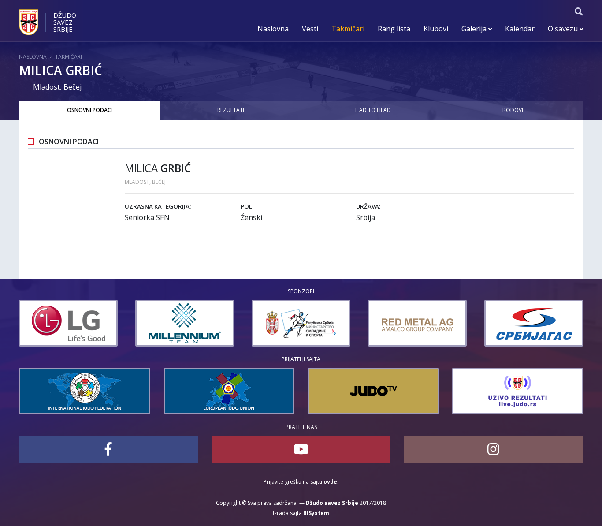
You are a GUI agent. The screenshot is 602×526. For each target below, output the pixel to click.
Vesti (310, 29)
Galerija (474, 29)
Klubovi (436, 29)
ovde (330, 481)
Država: (368, 206)
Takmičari (347, 29)
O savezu (564, 29)
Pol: (247, 206)
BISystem (316, 513)
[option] (57, 323)
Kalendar (520, 29)
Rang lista (394, 29)
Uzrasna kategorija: (158, 206)
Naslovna (273, 29)
